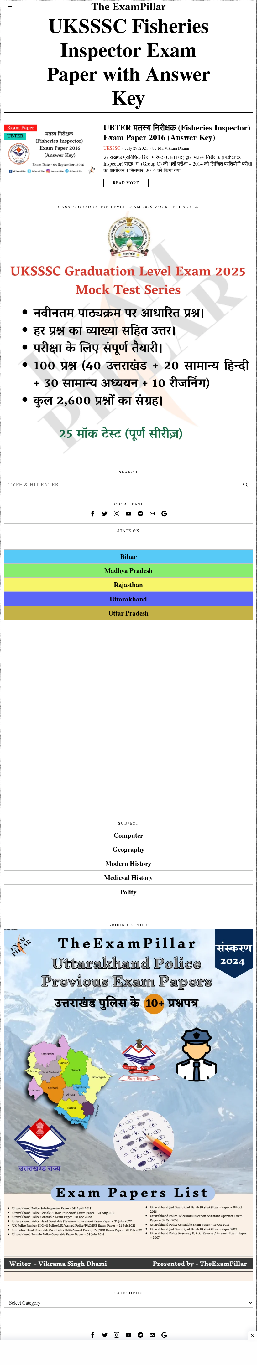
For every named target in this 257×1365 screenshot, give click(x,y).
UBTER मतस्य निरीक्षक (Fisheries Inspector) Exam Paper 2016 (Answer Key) (176, 132)
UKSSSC (111, 148)
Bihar (128, 556)
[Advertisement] (128, 687)
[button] (245, 484)
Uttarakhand (128, 599)
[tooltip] (93, 514)
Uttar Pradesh (128, 613)
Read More (126, 183)
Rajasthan (128, 584)
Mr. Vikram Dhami (173, 148)
